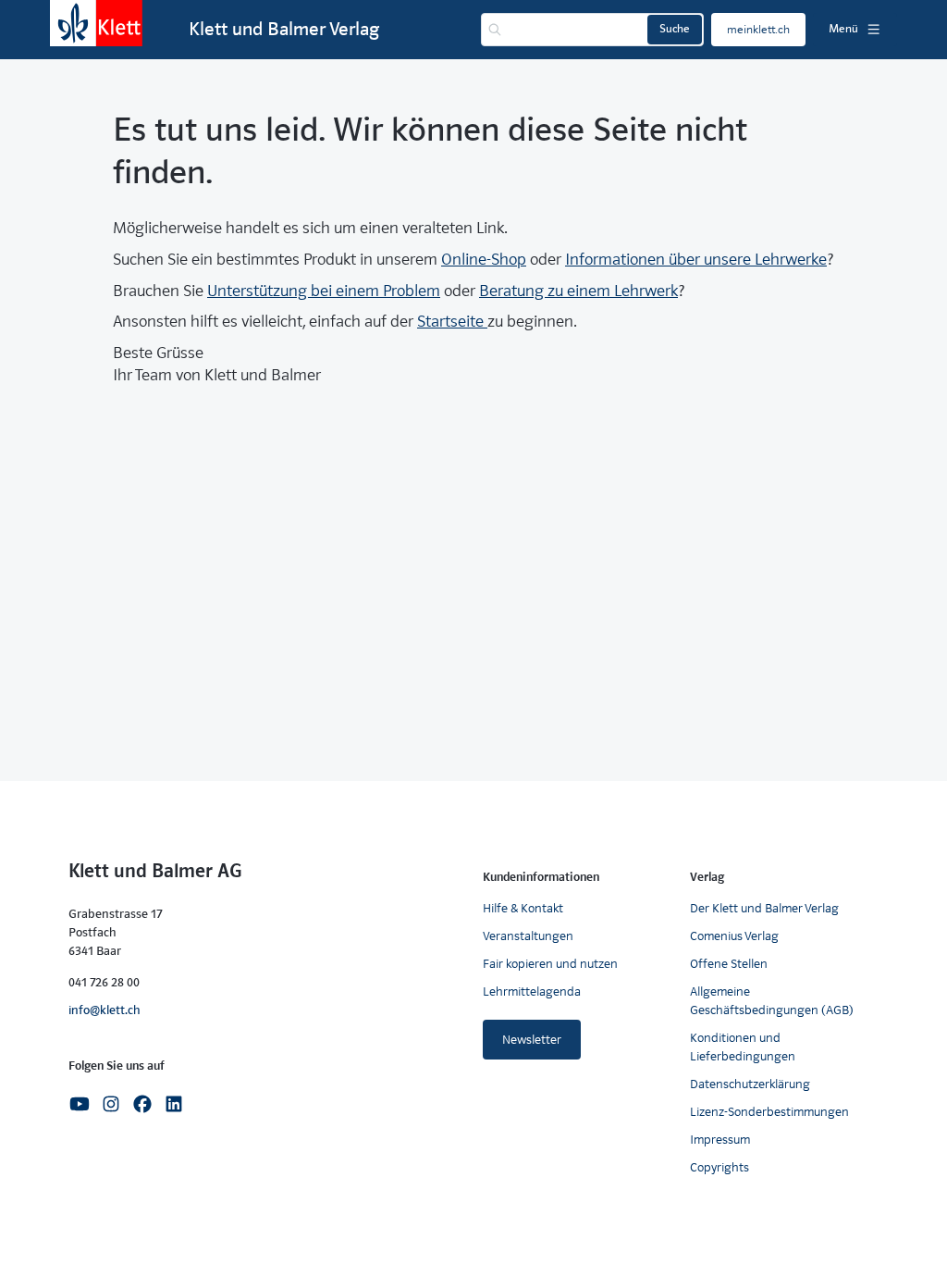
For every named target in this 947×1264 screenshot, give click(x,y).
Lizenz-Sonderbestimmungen (769, 1112)
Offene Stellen (729, 964)
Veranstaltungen (528, 936)
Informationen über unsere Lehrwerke (696, 259)
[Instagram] (111, 1102)
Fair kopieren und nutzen (550, 964)
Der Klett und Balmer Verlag (764, 908)
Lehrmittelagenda (532, 991)
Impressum (720, 1139)
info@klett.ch (104, 1010)
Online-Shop (483, 259)
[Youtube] (79, 1102)
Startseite (452, 321)
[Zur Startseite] (96, 23)
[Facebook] (142, 1102)
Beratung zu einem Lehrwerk (578, 291)
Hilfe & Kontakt (523, 908)
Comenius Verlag (734, 936)
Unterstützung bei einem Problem (323, 291)
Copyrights (719, 1167)
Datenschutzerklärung (750, 1084)
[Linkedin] (174, 1102)
